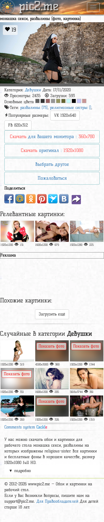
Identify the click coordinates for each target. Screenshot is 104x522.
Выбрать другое (52, 164)
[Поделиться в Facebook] (9, 198)
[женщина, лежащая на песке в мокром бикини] (86, 378)
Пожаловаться (52, 178)
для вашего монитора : (52, 136)
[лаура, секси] (86, 406)
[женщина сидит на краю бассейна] (17, 406)
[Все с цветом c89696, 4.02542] (84, 101)
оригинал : (52, 150)
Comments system (25, 427)
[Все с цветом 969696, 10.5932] (53, 101)
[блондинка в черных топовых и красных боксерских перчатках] (17, 231)
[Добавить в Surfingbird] (52, 198)
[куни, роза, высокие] (52, 378)
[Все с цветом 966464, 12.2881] (48, 101)
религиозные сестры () (70, 107)
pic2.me (39, 6)
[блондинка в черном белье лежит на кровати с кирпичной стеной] (86, 350)
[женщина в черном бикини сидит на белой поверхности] (17, 378)
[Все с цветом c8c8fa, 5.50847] (79, 101)
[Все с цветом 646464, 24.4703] (37, 101)
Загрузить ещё (52, 314)
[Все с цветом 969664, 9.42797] (58, 101)
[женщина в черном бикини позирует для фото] (17, 350)
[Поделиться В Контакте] (63, 198)
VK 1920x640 (65, 115)
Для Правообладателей (57, 501)
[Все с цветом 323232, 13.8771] (42, 101)
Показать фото (51, 346)
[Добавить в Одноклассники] (31, 198)
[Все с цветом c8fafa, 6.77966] (68, 101)
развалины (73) (34, 107)
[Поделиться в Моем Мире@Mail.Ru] (20, 198)
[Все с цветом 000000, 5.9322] (74, 101)
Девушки (33, 90)
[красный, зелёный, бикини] (52, 231)
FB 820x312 (18, 125)
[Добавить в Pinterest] (42, 198)
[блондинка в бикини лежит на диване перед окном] (86, 231)
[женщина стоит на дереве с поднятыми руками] (52, 406)
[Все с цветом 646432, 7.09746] (63, 101)
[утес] (52, 350)
